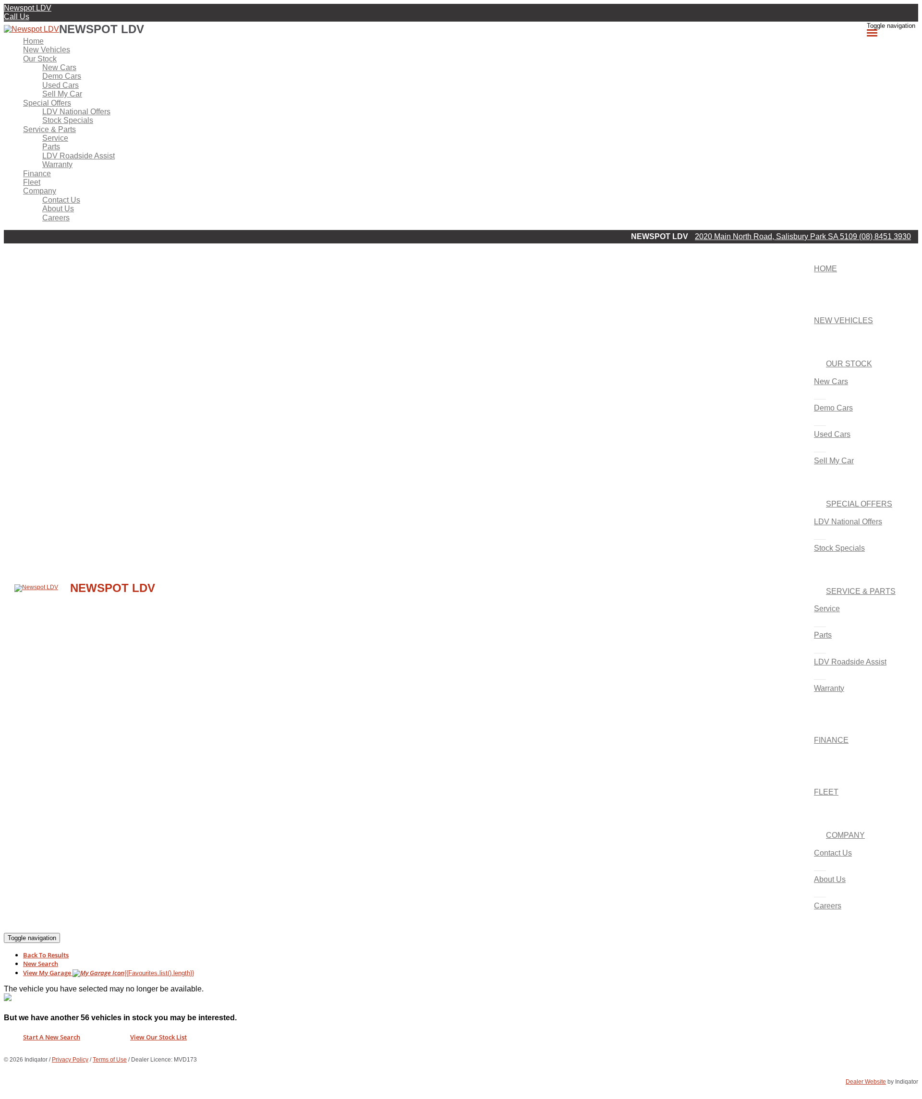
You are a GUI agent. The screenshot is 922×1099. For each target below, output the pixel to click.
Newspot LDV (27, 8)
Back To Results (46, 955)
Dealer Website (866, 1081)
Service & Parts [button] (49, 129)
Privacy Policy (70, 1059)
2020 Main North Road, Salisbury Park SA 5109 (777, 236)
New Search (40, 963)
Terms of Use (110, 1059)
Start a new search (51, 1037)
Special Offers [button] (47, 103)
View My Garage (108, 972)
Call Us (16, 16)
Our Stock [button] (40, 59)
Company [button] (39, 191)
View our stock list (158, 1037)
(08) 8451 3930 (885, 236)
